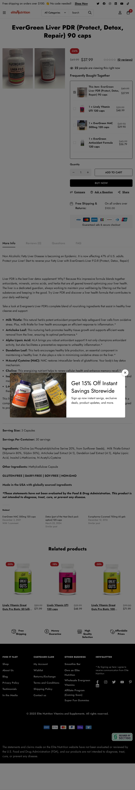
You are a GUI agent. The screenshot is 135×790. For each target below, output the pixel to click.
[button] (125, 372)
